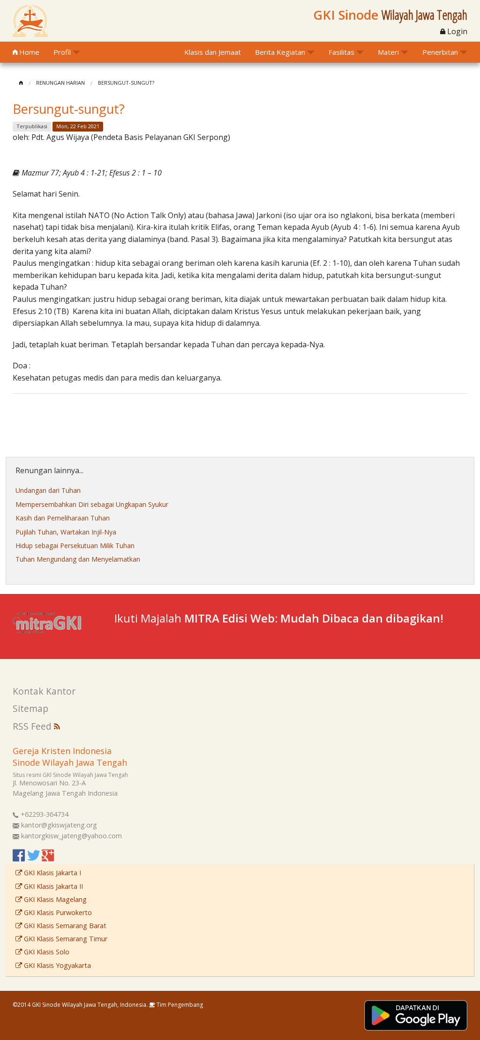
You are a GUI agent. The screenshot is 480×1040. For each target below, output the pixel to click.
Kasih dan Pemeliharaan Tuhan (62, 517)
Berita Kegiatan (280, 52)
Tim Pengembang (179, 1005)
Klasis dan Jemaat (212, 52)
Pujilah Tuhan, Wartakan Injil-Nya (65, 531)
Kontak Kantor (44, 691)
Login (456, 31)
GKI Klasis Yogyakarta (56, 965)
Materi (388, 52)
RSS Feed (33, 726)
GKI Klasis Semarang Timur (64, 938)
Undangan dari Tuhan (48, 490)
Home (28, 52)
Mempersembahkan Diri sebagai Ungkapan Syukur (91, 504)
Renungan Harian (60, 82)
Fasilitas (341, 52)
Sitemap (30, 708)
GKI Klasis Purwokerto (57, 912)
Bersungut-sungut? (126, 82)
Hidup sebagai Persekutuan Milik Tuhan (75, 545)
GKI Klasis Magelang (54, 899)
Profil (62, 52)
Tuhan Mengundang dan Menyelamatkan (77, 559)
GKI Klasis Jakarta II (52, 886)
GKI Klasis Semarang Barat (64, 925)
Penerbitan (440, 52)
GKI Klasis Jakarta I (51, 872)
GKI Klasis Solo (45, 951)
